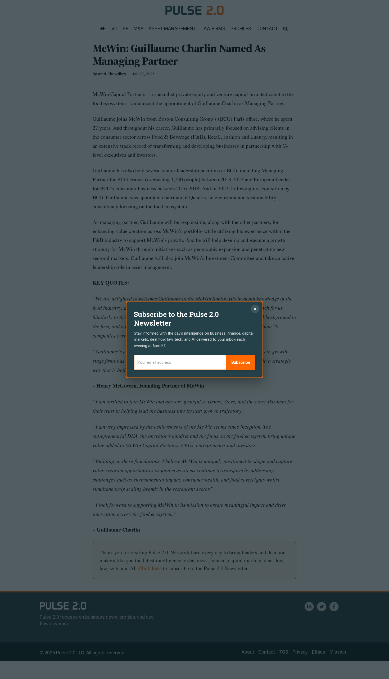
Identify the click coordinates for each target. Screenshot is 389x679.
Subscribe (240, 362)
